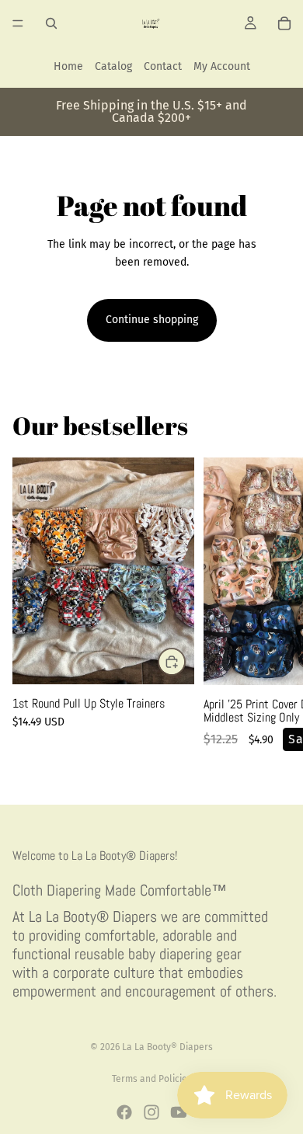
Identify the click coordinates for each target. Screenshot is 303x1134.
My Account (221, 66)
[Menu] (18, 23)
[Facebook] (124, 1112)
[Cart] (284, 23)
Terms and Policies (152, 1078)
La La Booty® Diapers (167, 1047)
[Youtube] (178, 1112)
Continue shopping (152, 319)
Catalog (113, 66)
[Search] (51, 23)
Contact (163, 66)
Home (68, 66)
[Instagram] (151, 1112)
